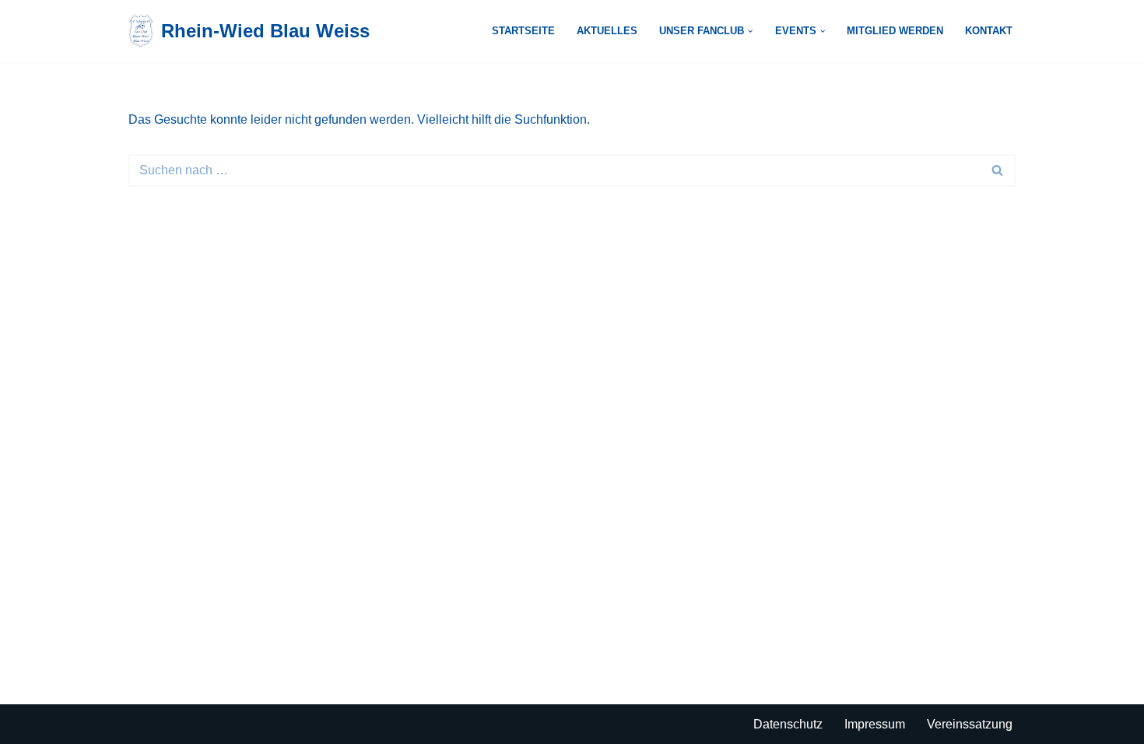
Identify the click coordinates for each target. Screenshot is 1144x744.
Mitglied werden (895, 31)
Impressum (874, 724)
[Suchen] (998, 170)
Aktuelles (607, 31)
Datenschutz (788, 724)
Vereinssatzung (969, 724)
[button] (750, 31)
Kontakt (988, 31)
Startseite (523, 31)
